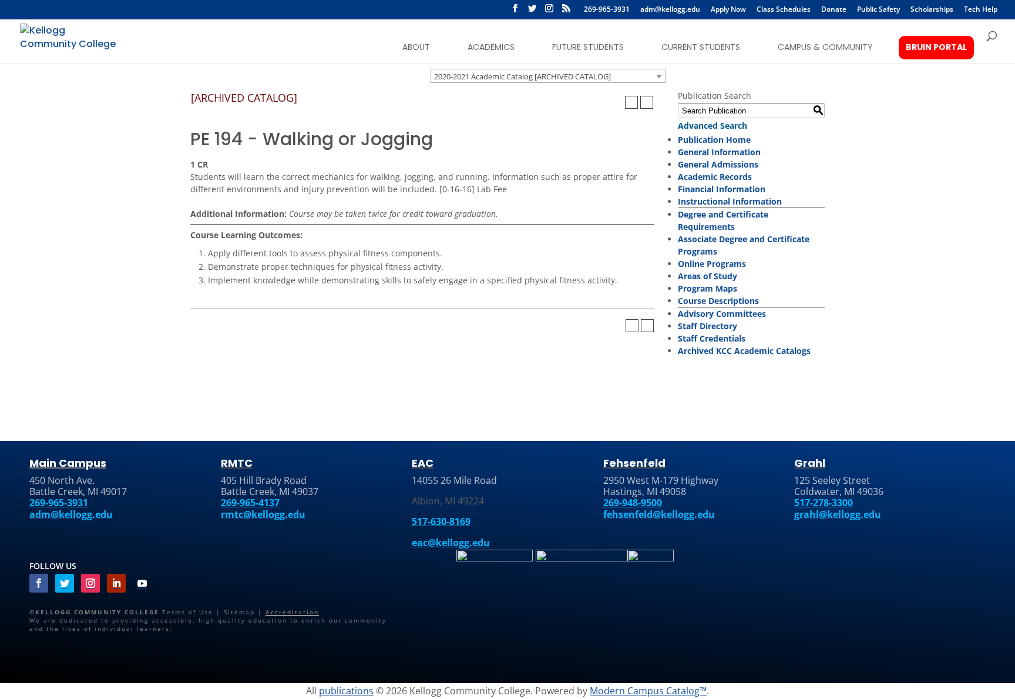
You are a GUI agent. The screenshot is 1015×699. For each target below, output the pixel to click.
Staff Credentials (711, 338)
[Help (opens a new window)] (646, 102)
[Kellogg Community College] (69, 40)
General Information (719, 152)
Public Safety (878, 10)
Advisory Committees (722, 313)
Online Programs (712, 263)
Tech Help (980, 10)
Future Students (588, 47)
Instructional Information (730, 201)
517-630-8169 (441, 521)
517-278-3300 (823, 502)
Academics (491, 47)
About (416, 47)
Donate (833, 10)
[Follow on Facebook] (38, 583)
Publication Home (714, 139)
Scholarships (931, 10)
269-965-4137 (250, 502)
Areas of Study (707, 276)
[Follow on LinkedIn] (116, 583)
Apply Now (728, 10)
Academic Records (715, 176)
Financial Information (721, 189)
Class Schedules (784, 10)
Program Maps (707, 288)
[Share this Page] (616, 102)
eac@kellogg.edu (451, 542)
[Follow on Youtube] (142, 583)
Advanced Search (712, 125)
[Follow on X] (532, 11)
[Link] (494, 559)
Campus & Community (825, 47)
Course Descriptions (718, 300)
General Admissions (718, 164)
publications (346, 690)
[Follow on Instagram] (90, 583)
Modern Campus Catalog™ (648, 690)
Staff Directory (707, 326)
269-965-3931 (607, 10)
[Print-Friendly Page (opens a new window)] (631, 102)
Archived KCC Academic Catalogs (744, 350)
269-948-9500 (632, 502)
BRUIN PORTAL (936, 47)
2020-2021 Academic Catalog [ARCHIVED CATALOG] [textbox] (522, 76)
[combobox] (548, 76)
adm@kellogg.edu (670, 10)
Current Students (700, 47)
